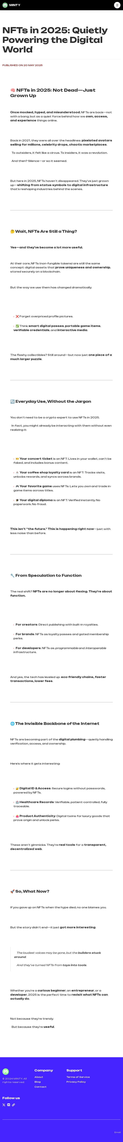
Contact (40, 1086)
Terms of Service (78, 1077)
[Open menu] (117, 5)
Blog (37, 1081)
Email (117, 1132)
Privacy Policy (76, 1081)
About (38, 1077)
